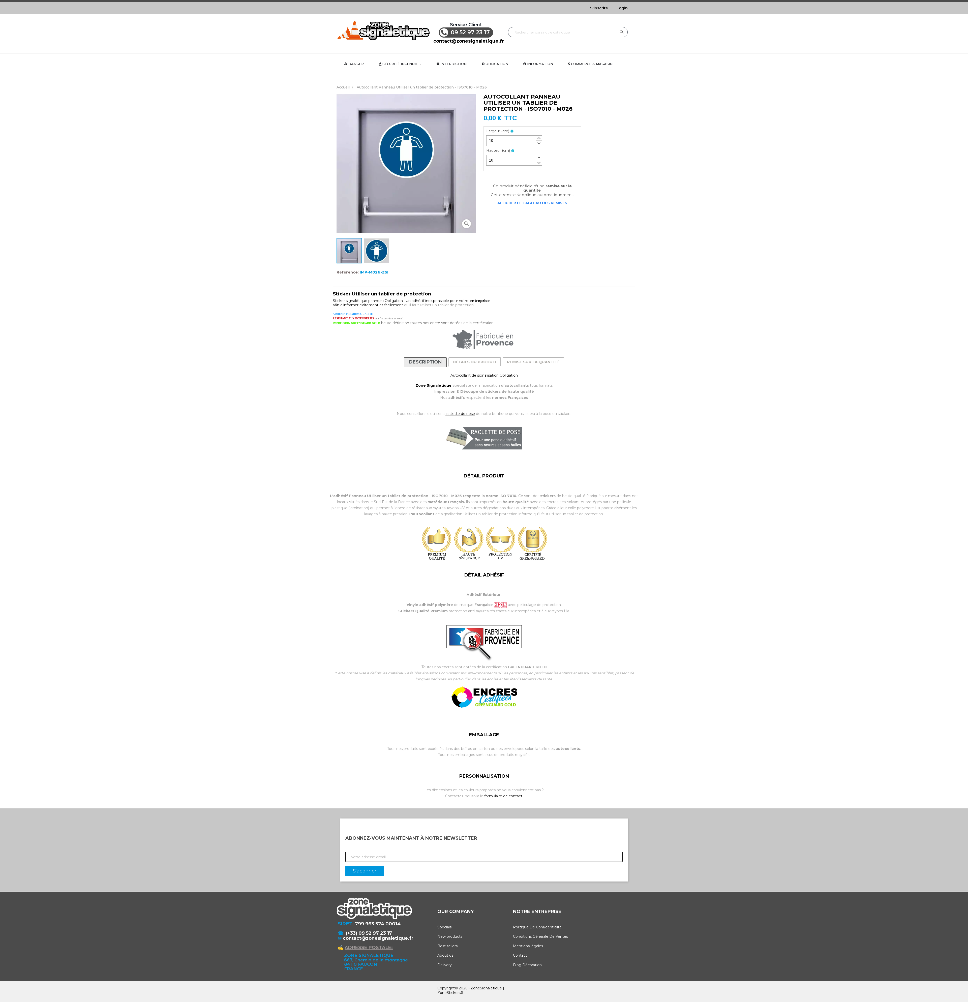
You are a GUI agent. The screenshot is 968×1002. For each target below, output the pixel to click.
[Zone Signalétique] (383, 30)
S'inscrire (599, 8)
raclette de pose (460, 413)
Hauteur (498, 150)
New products (449, 936)
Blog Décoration (527, 965)
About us (445, 955)
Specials (444, 927)
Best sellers (447, 946)
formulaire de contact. (503, 796)
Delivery (444, 965)
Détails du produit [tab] (475, 361)
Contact (520, 955)
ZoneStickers (449, 992)
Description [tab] (425, 362)
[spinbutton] (514, 141)
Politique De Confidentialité (537, 927)
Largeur (497, 131)
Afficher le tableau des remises (532, 203)
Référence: (348, 272)
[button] (539, 138)
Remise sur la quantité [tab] (533, 361)
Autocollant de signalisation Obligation (484, 375)
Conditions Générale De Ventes (540, 936)
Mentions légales (528, 946)
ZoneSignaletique (486, 988)
